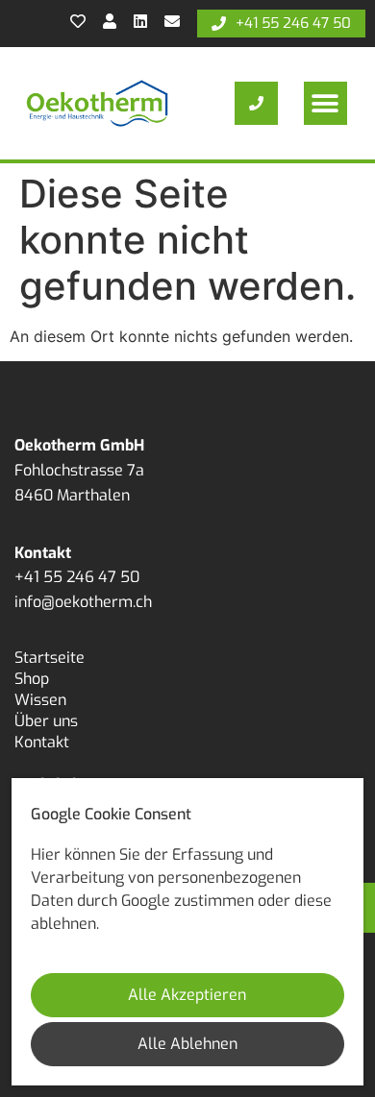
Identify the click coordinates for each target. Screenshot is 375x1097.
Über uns (46, 721)
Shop (31, 679)
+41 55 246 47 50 (76, 577)
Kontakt (41, 742)
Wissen (40, 700)
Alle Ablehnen (188, 1044)
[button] (325, 103)
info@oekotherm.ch (83, 602)
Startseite (49, 657)
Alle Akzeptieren (187, 995)
